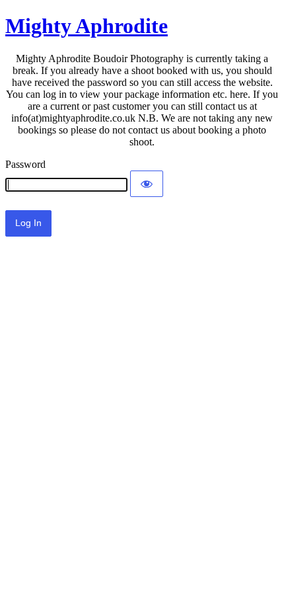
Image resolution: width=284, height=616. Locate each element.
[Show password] (146, 184)
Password (25, 164)
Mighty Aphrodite (86, 26)
